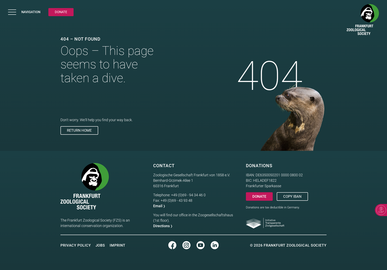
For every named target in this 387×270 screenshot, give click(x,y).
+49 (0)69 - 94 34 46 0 (188, 195)
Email (157, 206)
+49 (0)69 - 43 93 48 (176, 200)
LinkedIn (215, 245)
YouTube (201, 245)
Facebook (172, 245)
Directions (161, 226)
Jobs (100, 245)
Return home (79, 130)
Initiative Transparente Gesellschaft (265, 223)
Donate (259, 196)
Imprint (117, 245)
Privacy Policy (75, 245)
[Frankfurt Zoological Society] (363, 20)
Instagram (186, 245)
